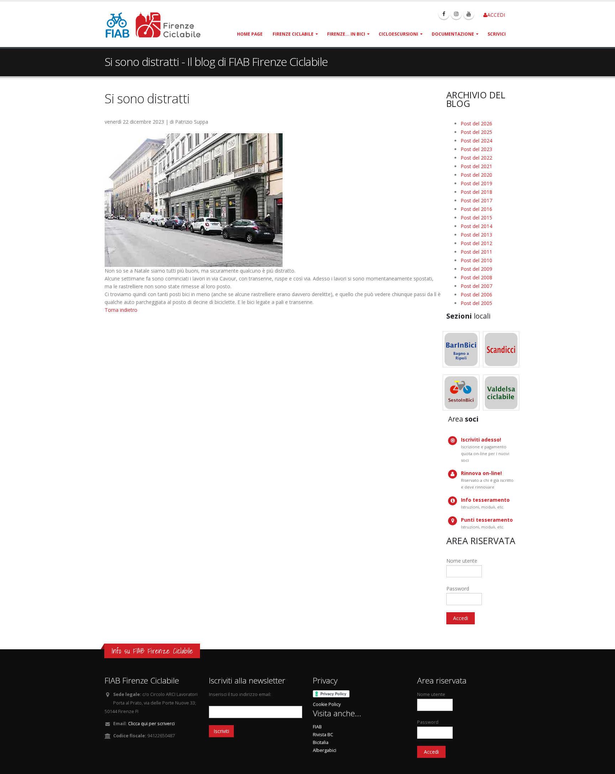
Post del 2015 (476, 217)
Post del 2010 (476, 260)
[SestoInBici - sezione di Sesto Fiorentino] (461, 393)
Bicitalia (320, 742)
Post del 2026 (476, 123)
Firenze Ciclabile (293, 34)
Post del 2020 (476, 174)
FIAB (317, 727)
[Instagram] (456, 14)
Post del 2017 (476, 200)
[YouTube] (468, 14)
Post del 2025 (476, 132)
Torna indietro (121, 309)
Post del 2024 (476, 140)
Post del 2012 (476, 243)
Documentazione (453, 34)
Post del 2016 (476, 209)
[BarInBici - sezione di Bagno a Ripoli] (461, 349)
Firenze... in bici (346, 34)
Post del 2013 (476, 234)
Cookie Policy (327, 704)
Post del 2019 (476, 183)
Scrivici (497, 34)
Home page (250, 34)
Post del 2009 (476, 268)
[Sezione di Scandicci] (501, 349)
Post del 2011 (476, 251)
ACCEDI (496, 14)
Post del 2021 (476, 166)
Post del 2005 (476, 303)
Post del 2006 (476, 294)
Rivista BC (323, 735)
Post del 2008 (476, 277)
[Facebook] (443, 14)
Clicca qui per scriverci (151, 724)
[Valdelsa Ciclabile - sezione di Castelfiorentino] (501, 393)
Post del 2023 (476, 149)
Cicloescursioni (398, 34)
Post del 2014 (476, 226)
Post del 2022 (476, 157)
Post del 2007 (476, 286)
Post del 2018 (476, 192)
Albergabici (324, 750)
